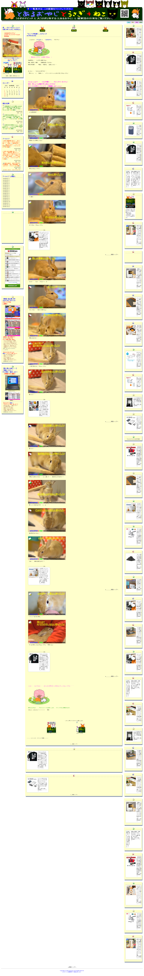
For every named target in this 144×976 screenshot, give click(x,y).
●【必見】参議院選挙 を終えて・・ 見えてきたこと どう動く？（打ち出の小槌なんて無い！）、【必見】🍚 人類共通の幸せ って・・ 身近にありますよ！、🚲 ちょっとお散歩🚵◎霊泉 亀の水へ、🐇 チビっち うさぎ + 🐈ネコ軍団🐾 (11, 145)
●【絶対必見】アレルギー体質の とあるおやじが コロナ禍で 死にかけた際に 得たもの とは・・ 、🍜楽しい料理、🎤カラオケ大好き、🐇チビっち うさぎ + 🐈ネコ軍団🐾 (12, 109)
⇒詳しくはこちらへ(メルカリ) (9, 348)
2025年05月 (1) (6, 185)
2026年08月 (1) (6, 178)
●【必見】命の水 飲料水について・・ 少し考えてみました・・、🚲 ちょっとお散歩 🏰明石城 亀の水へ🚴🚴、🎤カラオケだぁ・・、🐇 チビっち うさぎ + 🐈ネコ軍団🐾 (12, 128)
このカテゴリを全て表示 (12, 282)
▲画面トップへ (72, 967)
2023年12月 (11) (6, 205)
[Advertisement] (130, 258)
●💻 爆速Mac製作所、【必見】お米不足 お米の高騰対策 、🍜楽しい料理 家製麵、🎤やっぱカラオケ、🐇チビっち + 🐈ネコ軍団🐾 (12, 166)
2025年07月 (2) (6, 183)
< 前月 (6, 85)
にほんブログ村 (6, 73)
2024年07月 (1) (6, 193)
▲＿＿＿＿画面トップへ (111, 254)
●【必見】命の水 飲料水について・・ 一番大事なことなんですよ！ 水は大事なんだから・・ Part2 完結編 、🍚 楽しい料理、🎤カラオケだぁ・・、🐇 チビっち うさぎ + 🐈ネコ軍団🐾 (12, 118)
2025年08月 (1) (6, 182)
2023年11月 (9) (6, 206)
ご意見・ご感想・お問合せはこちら (12, 75)
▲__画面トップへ (74, 744)
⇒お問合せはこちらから (8, 361)
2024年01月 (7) (6, 203)
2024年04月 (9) (6, 198)
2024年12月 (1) (6, 188)
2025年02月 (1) (6, 186)
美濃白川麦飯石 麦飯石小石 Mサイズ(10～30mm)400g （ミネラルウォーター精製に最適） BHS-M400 (135, 683)
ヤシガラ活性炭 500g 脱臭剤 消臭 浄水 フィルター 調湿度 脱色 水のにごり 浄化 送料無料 (138, 401)
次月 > (18, 85)
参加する (18, 283)
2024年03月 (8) (6, 200)
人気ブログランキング (17, 73)
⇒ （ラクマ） (5, 349)
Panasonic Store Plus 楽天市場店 (133, 439)
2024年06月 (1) (6, 195)
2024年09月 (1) (6, 190)
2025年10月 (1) (6, 180)
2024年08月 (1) (6, 191)
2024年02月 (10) (6, 201)
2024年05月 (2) (6, 196)
